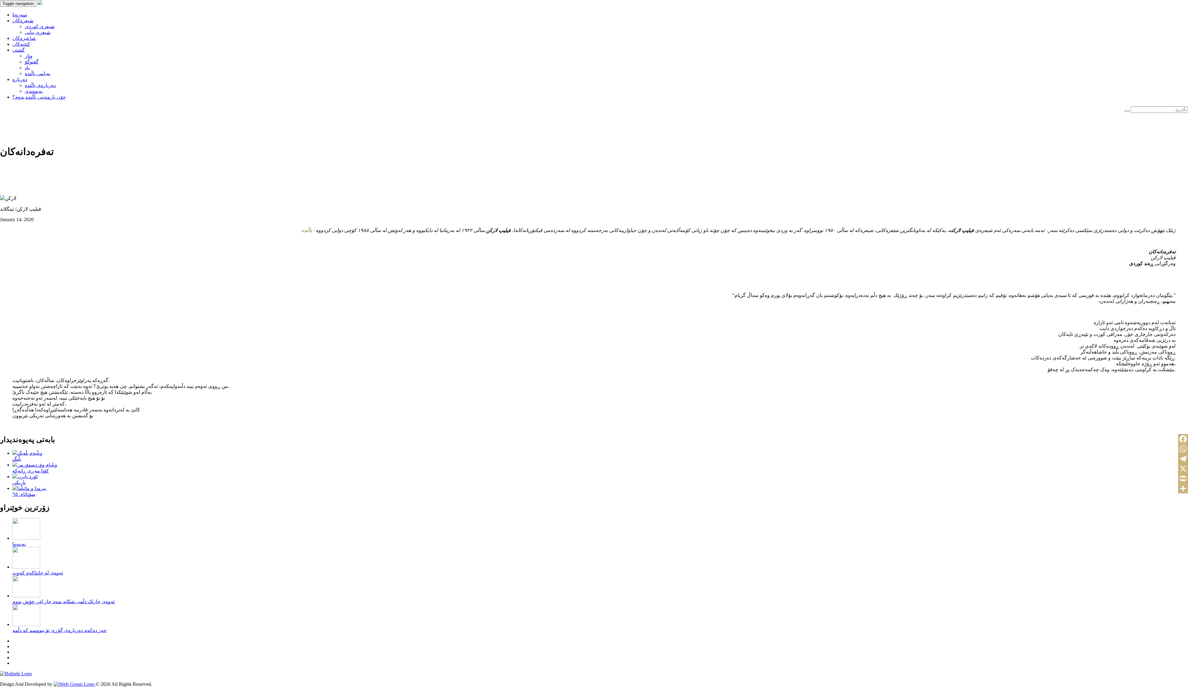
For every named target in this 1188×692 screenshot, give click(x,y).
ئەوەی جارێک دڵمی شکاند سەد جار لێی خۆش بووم (63, 601)
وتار (28, 55)
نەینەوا (19, 544)
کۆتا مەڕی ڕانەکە (30, 470)
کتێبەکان (21, 44)
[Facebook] (1183, 439)
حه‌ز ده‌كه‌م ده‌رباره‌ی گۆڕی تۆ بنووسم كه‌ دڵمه (59, 630)
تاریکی (19, 482)
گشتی (18, 50)
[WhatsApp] (1183, 449)
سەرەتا (19, 14)
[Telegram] (1183, 459)
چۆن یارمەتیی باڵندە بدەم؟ (39, 97)
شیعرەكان (22, 20)
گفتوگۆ (32, 61)
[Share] (1183, 488)
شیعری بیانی (37, 32)
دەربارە (19, 79)
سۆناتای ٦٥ (23, 494)
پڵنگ (16, 459)
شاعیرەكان (24, 38)
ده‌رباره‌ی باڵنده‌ (40, 85)
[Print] (1183, 479)
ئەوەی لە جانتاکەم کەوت (37, 572)
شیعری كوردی (39, 26)
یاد (27, 67)
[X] (1183, 469)
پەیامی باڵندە (37, 73)
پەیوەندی (34, 91)
